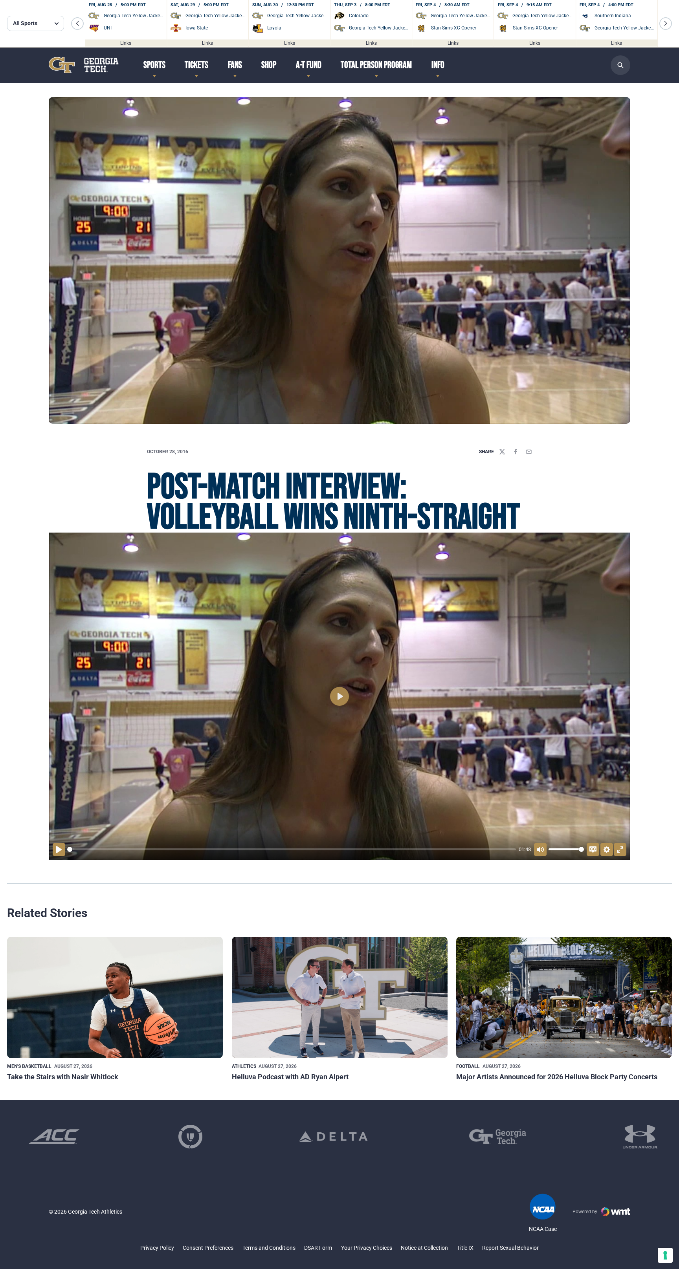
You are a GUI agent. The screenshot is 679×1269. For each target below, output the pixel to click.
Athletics (244, 1066)
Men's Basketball (29, 1066)
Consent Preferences (208, 1248)
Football (468, 1066)
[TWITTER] (502, 452)
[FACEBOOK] (515, 452)
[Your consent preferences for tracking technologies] (665, 1255)
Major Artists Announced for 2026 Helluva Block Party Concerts (556, 1077)
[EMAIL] (529, 452)
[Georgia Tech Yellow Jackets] (84, 65)
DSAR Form (318, 1248)
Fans (235, 65)
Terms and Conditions (268, 1248)
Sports (154, 65)
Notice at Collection (424, 1248)
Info (437, 65)
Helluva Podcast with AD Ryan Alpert (290, 1077)
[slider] (291, 849)
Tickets (196, 65)
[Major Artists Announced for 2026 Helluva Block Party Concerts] (564, 997)
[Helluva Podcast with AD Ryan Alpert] (340, 997)
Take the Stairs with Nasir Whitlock (62, 1077)
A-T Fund (308, 65)
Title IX (465, 1248)
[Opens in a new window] (54, 1136)
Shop (268, 65)
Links (125, 43)
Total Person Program (376, 65)
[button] (77, 23)
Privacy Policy (157, 1248)
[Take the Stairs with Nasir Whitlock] (115, 997)
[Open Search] (620, 65)
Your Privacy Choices (366, 1248)
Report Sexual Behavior (510, 1248)
